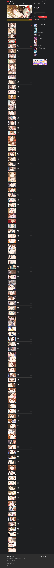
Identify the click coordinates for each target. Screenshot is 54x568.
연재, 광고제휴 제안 (19, 558)
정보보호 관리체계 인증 (10, 565)
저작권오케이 (16, 565)
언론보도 (25, 558)
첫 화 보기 (42, 16)
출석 (40, 1)
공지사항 (22, 558)
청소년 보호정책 (15, 558)
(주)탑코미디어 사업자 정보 (10, 562)
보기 (31, 61)
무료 (31, 25)
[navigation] (9, 3)
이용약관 (8, 558)
